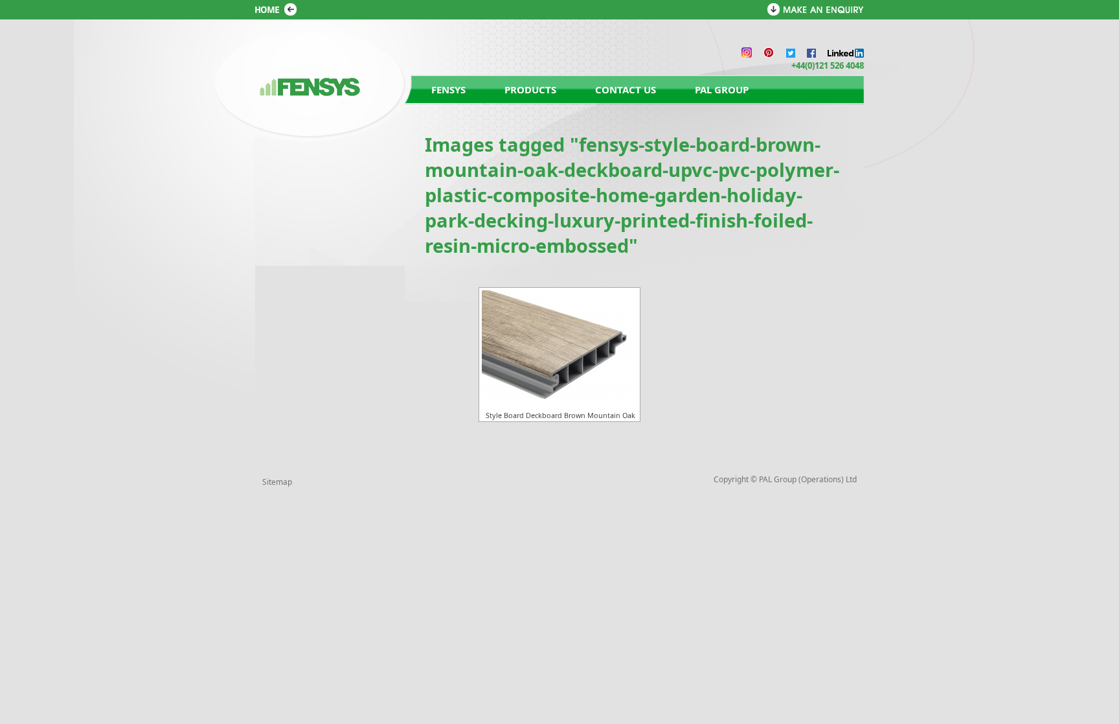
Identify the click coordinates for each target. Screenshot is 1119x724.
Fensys (448, 89)
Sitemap (277, 481)
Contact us (625, 89)
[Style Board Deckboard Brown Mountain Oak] (559, 348)
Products (530, 89)
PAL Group (722, 89)
